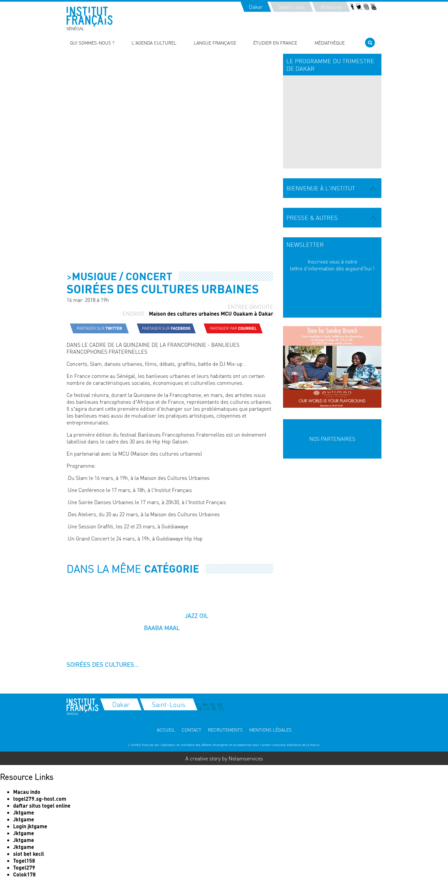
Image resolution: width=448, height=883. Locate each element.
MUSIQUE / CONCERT (122, 276)
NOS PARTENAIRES (332, 438)
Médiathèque (330, 43)
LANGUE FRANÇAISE (215, 43)
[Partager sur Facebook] (166, 328)
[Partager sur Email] (233, 328)
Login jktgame (30, 826)
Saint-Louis (291, 6)
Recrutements (225, 730)
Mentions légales (270, 730)
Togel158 (24, 860)
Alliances (331, 6)
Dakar (256, 6)
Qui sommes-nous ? (92, 43)
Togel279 (24, 867)
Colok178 (24, 874)
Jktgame (23, 812)
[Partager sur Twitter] (99, 328)
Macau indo (26, 791)
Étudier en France (275, 43)
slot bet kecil (28, 853)
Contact (191, 730)
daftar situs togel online (42, 805)
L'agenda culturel (154, 43)
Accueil (166, 730)
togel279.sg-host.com (39, 798)
